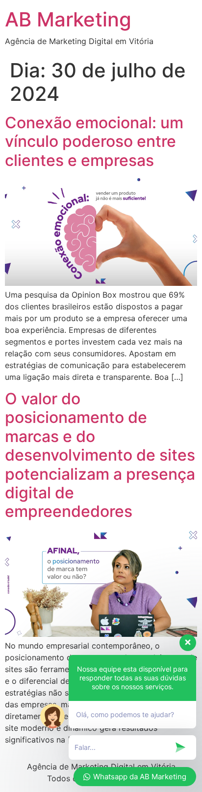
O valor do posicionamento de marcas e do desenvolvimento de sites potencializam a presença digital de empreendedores (100, 455)
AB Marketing (68, 19)
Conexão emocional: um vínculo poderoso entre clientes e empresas (94, 141)
